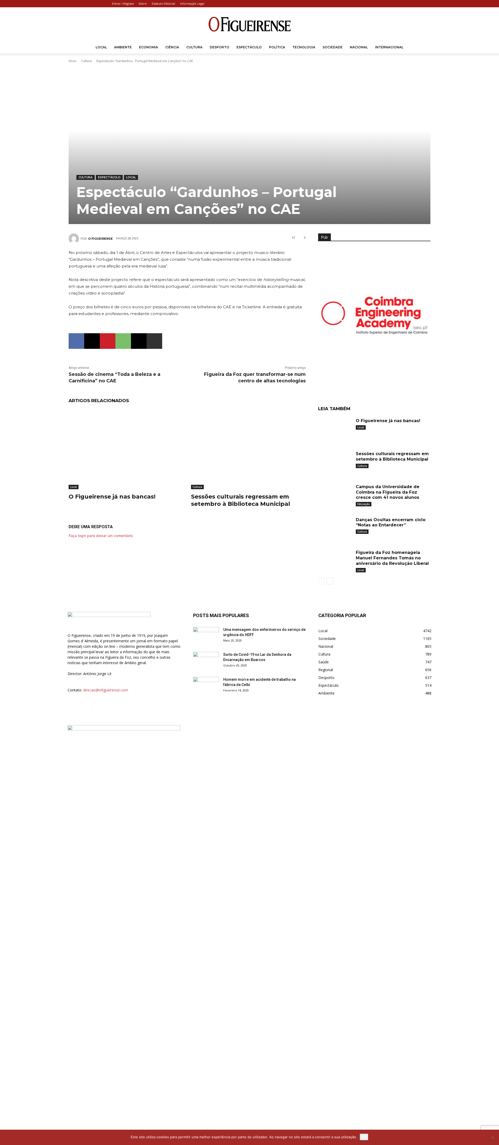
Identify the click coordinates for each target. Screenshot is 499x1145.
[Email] (139, 341)
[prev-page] (321, 581)
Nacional (359, 47)
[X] (92, 341)
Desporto (219, 47)
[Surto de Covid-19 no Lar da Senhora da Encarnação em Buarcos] (206, 661)
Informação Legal (192, 3)
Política (277, 47)
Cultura (194, 47)
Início (72, 61)
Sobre (143, 3)
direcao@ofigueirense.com (105, 690)
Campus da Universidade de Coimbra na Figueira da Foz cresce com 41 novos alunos (387, 492)
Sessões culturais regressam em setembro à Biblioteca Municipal (240, 500)
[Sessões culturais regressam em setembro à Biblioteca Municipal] (248, 449)
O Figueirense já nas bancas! (112, 496)
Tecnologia (303, 47)
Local (101, 47)
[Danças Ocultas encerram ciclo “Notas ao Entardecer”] (335, 528)
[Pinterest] (107, 341)
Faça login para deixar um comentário (101, 535)
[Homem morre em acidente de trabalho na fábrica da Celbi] (206, 686)
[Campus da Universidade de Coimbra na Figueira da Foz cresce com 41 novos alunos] (335, 495)
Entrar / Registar (123, 3)
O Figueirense (100, 238)
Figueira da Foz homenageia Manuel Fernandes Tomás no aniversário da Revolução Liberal (392, 558)
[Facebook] (419, 3)
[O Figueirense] (249, 24)
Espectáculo (249, 47)
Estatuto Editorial (163, 3)
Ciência (172, 47)
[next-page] (329, 581)
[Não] (492, 1137)
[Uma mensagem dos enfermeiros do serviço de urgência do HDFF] (206, 636)
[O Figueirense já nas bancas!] (126, 449)
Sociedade (333, 47)
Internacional (389, 47)
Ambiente (123, 47)
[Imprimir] (154, 341)
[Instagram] (427, 3)
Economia (148, 47)
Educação (363, 504)
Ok (364, 1137)
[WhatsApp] (123, 341)
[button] (425, 47)
